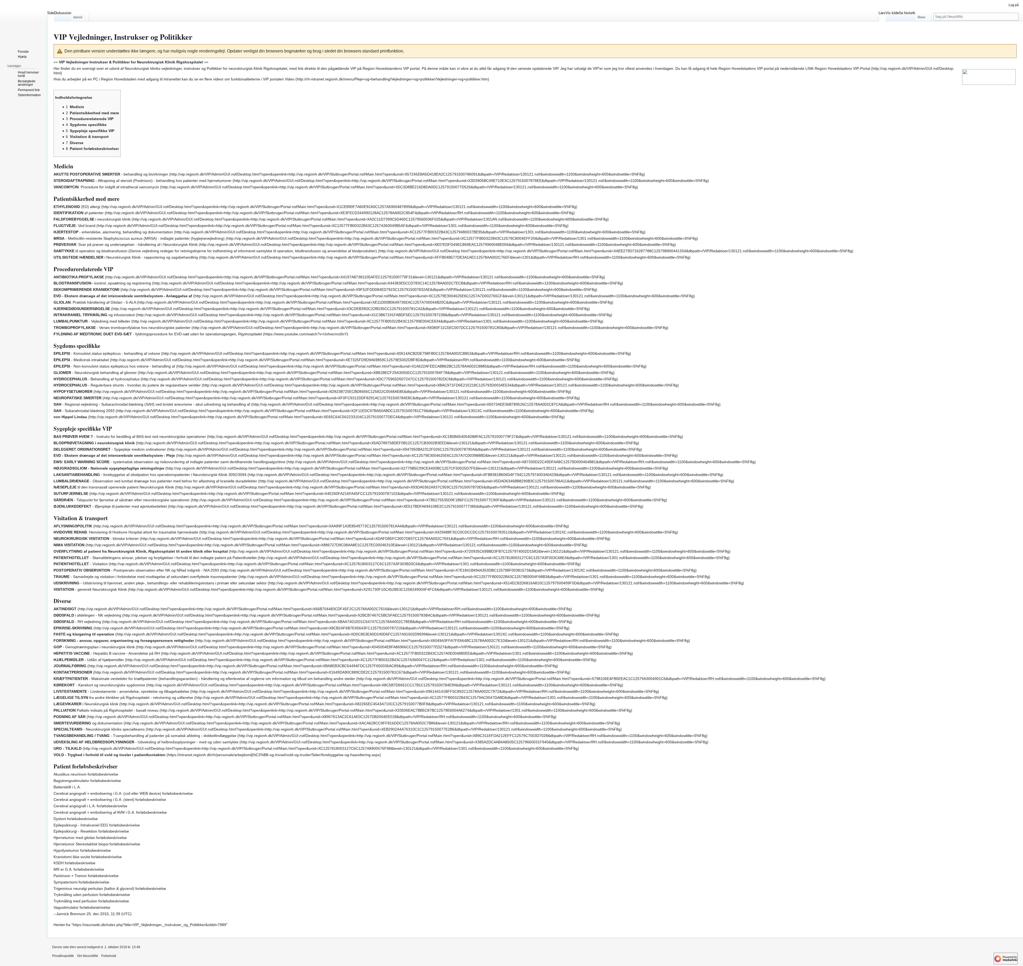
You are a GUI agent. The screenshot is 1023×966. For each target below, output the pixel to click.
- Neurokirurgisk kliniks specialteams (99, 729)
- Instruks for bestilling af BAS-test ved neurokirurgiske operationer (130, 436)
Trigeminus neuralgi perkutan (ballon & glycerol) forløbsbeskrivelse (110, 888)
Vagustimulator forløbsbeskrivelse (82, 907)
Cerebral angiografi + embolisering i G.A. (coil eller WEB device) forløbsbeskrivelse (123, 793)
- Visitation (81, 564)
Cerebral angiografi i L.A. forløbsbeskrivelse (90, 806)
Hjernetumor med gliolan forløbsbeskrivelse (90, 837)
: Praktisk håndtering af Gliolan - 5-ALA (95, 302)
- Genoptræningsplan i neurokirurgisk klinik (94, 647)
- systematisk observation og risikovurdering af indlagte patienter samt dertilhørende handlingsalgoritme (169, 462)
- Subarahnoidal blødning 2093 (84, 411)
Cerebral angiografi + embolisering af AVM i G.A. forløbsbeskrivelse (110, 812)
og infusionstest (94, 315)
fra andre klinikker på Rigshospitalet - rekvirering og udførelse (123, 697)
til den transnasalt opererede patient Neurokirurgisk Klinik (114, 487)
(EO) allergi (77, 207)
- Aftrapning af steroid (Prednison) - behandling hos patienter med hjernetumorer (143, 180)
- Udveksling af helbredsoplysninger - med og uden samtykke (146, 742)
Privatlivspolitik (63, 956)
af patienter (79, 213)
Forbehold (108, 956)
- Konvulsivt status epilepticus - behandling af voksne (107, 353)
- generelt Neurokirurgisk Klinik (90, 589)
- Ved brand (74, 225)
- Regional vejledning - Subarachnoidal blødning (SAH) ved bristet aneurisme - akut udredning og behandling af (152, 404)
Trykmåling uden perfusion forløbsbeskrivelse (92, 894)
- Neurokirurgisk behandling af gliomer (95, 372)
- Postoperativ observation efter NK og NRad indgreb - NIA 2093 (136, 570)
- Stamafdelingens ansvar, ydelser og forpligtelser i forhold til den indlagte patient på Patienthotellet (155, 558)
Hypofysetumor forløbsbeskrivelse (82, 850)
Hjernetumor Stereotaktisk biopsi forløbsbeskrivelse (97, 844)
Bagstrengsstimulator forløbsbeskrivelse (87, 780)
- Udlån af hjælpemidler (89, 660)
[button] (80, 16)
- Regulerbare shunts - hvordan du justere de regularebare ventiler (127, 385)
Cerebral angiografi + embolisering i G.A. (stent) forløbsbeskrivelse (110, 799)
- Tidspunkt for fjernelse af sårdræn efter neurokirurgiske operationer (122, 500)
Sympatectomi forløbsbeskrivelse (81, 882)
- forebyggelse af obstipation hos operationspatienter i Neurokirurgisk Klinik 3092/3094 (150, 474)
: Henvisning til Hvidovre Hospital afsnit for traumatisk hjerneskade (126, 532)
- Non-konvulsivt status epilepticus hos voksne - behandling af (114, 366)
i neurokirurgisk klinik (92, 219)
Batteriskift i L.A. (67, 787)
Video (289, 79)
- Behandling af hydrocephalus (97, 379)
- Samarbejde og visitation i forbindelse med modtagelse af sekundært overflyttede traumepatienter (145, 576)
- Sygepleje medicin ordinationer (110, 449)
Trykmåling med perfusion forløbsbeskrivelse (91, 901)
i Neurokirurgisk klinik (86, 704)
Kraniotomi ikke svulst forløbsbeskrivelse (88, 857)
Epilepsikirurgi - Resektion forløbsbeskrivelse (91, 831)
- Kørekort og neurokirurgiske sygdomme (99, 685)
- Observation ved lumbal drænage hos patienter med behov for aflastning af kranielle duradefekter (155, 481)
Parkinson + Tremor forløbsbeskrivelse (86, 876)
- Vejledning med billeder (92, 321)
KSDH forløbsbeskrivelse (74, 863)
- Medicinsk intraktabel (81, 360)
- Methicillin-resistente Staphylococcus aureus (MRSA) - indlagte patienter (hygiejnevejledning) (139, 238)
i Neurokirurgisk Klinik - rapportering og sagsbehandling (126, 257)
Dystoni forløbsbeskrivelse (76, 819)
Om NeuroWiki (87, 956)
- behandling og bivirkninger (111, 174)
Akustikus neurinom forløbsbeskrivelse (86, 774)
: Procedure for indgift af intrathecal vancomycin (106, 187)
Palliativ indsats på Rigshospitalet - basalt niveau (106, 710)
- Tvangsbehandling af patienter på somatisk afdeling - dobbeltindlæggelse (145, 735)
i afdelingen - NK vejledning (87, 615)
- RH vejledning (77, 621)
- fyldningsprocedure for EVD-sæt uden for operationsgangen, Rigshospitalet (158, 334)
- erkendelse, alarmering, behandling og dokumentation (113, 232)
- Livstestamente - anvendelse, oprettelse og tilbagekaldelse (121, 691)
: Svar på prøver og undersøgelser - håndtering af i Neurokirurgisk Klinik (126, 244)
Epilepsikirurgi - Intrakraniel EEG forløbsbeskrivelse (97, 825)
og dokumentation (88, 723)
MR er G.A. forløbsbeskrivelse (79, 869)
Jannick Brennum (71, 914)
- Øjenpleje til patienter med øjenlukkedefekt (110, 506)
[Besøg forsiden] (23, 21)
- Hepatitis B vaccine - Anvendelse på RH (107, 653)
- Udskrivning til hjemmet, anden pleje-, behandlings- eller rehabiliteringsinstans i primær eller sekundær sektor (160, 583)
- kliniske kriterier (96, 538)
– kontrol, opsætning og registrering (102, 283)
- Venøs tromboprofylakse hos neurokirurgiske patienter (122, 327)
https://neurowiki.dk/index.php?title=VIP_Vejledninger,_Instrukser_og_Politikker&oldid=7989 (149, 925)
